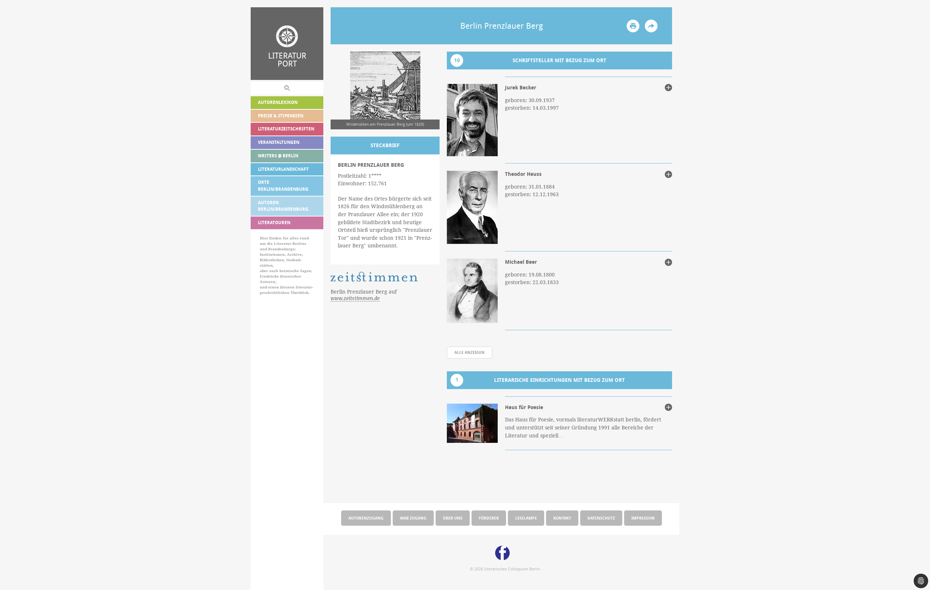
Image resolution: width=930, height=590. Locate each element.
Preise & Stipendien (280, 116)
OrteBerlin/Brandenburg (283, 185)
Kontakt (562, 518)
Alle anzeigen (469, 352)
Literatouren (274, 222)
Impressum (643, 518)
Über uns (452, 518)
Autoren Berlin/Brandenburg (283, 206)
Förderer (489, 518)
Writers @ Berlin (278, 156)
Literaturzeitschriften (286, 129)
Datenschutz (601, 518)
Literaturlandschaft (283, 169)
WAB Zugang (413, 518)
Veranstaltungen (278, 142)
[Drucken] (633, 26)
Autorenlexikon (278, 102)
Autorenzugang (366, 518)
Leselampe (526, 518)
